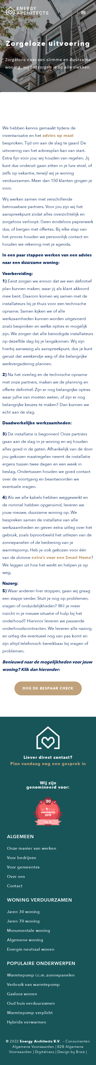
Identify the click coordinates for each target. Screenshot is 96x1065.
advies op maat (58, 136)
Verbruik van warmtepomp (33, 984)
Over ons (16, 876)
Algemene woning (25, 940)
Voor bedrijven (21, 857)
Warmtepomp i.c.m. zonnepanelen (41, 975)
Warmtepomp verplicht (30, 1012)
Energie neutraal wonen (31, 949)
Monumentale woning (28, 930)
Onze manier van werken (31, 848)
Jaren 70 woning (23, 921)
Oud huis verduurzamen (31, 1003)
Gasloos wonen (22, 994)
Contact (15, 886)
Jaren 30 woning (23, 911)
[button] (83, 12)
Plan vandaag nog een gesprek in (48, 764)
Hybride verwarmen (26, 1022)
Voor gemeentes (23, 867)
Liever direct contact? (48, 757)
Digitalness (45, 1052)
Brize (80, 1052)
